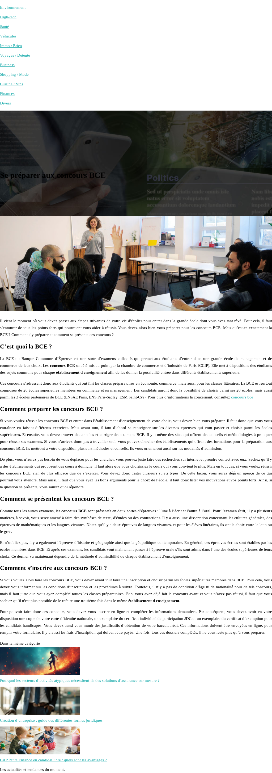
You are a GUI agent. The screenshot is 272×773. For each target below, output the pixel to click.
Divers (5, 103)
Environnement (13, 7)
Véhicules (8, 36)
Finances (7, 93)
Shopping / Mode (14, 74)
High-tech (8, 17)
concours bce (242, 397)
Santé (4, 26)
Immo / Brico (11, 46)
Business (7, 65)
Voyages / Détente (15, 55)
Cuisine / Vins (11, 84)
